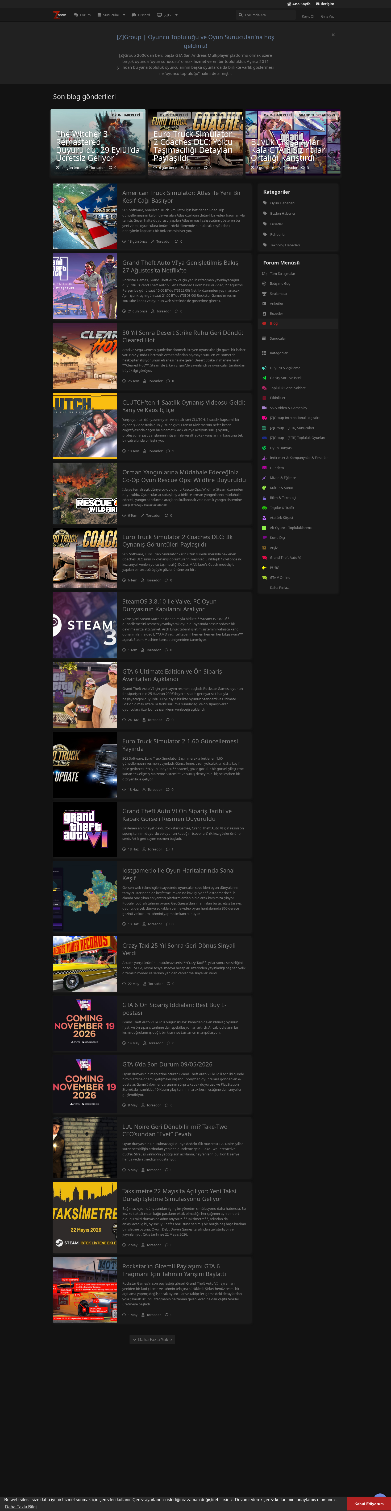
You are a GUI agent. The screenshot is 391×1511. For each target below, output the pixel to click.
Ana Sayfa (300, 3)
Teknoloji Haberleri (285, 245)
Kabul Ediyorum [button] (369, 1504)
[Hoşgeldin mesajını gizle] (333, 34)
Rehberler (278, 234)
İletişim (326, 3)
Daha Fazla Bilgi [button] (21, 1507)
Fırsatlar (276, 224)
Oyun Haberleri (282, 203)
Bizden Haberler (283, 213)
